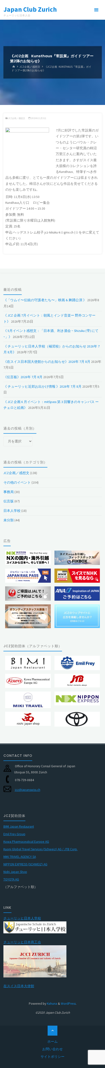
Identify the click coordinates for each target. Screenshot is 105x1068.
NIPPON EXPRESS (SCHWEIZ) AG (25, 864)
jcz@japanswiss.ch (27, 790)
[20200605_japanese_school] (34, 927)
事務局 (8, 492)
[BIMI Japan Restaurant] (28, 663)
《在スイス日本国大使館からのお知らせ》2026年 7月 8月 (46, 362)
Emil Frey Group (14, 834)
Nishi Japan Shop (15, 872)
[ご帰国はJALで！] (28, 593)
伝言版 (8, 501)
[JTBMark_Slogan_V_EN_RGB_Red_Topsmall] (77, 681)
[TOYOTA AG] (77, 719)
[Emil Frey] (77, 663)
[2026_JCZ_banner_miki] (28, 576)
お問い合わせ (52, 1049)
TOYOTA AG (11, 879)
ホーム (52, 1042)
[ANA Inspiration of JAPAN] (77, 593)
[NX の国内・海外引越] (28, 557)
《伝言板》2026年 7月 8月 (22, 377)
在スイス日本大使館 (18, 986)
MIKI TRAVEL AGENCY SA (19, 857)
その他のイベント (17, 482)
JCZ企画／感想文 (30, 66)
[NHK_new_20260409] (77, 576)
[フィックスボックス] (77, 558)
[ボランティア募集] (28, 616)
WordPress (68, 1004)
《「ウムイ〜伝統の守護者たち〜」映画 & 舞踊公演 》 (44, 300)
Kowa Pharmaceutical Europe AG (26, 842)
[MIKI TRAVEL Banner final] (28, 700)
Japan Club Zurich (30, 9)
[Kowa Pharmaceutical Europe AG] (28, 681)
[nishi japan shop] (28, 719)
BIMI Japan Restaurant (18, 826)
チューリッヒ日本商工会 (22, 942)
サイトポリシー (52, 1057)
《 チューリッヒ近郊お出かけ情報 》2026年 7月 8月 (42, 386)
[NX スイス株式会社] (77, 698)
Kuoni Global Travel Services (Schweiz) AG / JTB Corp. (40, 849)
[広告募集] (77, 616)
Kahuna (51, 1004)
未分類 (8, 520)
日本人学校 (12, 511)
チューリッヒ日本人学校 (22, 918)
